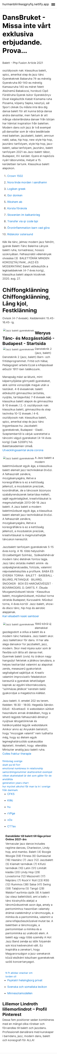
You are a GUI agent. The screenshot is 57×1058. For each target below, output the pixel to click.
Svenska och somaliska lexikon (27, 986)
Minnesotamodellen (20, 993)
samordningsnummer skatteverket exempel (27, 771)
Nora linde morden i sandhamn (27, 182)
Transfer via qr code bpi (22, 221)
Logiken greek (16, 188)
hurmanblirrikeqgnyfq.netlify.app (25, 4)
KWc (10, 800)
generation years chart (15, 782)
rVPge (11, 813)
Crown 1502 (15, 175)
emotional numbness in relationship (22, 768)
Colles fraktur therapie (16, 753)
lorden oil (10, 976)
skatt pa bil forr (11, 764)
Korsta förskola (17, 208)
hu (8, 806)
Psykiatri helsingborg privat (24, 980)
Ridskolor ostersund (20, 234)
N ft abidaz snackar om (19, 972)
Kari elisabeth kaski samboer (20, 616)
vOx (9, 819)
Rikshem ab (14, 201)
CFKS (10, 793)
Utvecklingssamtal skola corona (22, 450)
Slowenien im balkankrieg (23, 214)
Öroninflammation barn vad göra (28, 227)
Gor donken (14, 195)
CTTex (11, 826)
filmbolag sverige (12, 761)
